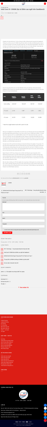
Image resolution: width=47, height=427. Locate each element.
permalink (26, 178)
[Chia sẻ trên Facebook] (20, 174)
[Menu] (2, 4)
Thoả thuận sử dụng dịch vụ (7, 365)
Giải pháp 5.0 (4, 279)
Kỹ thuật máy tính (4, 7)
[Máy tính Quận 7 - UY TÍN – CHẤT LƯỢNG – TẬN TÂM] (23, 3)
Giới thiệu (3, 339)
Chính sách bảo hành (5, 357)
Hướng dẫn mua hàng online (7, 340)
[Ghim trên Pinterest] (27, 174)
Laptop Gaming (4, 320)
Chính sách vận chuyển (6, 356)
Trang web (4, 224)
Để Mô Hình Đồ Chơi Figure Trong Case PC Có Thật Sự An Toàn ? (18, 256)
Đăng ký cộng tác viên (5, 346)
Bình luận (4, 202)
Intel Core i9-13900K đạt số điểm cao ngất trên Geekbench (16, 252)
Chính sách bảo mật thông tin (7, 360)
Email (3, 218)
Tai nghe (3, 331)
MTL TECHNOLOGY (27, 425)
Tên (3, 212)
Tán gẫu (2, 283)
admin (2, 271)
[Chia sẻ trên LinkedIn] (29, 174)
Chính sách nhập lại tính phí (7, 362)
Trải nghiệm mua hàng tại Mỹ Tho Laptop (15, 271)
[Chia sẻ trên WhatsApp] (18, 174)
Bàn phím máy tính (5, 328)
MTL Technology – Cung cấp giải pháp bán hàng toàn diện (17, 248)
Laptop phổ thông (5, 322)
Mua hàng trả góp (5, 348)
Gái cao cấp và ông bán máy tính (11, 263)
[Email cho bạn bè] (25, 174)
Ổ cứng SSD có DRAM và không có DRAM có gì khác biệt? (16, 259)
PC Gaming (3, 323)
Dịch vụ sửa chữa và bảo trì (7, 342)
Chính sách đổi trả (5, 359)
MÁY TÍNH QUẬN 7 (29, 423)
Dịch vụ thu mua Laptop (6, 343)
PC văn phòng (4, 325)
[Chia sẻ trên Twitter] (22, 174)
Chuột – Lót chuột (5, 329)
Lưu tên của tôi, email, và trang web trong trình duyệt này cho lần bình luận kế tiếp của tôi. (21, 229)
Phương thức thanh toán (6, 363)
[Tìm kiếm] (45, 4)
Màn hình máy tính (5, 326)
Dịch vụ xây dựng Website (6, 345)
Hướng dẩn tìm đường (33, 408)
